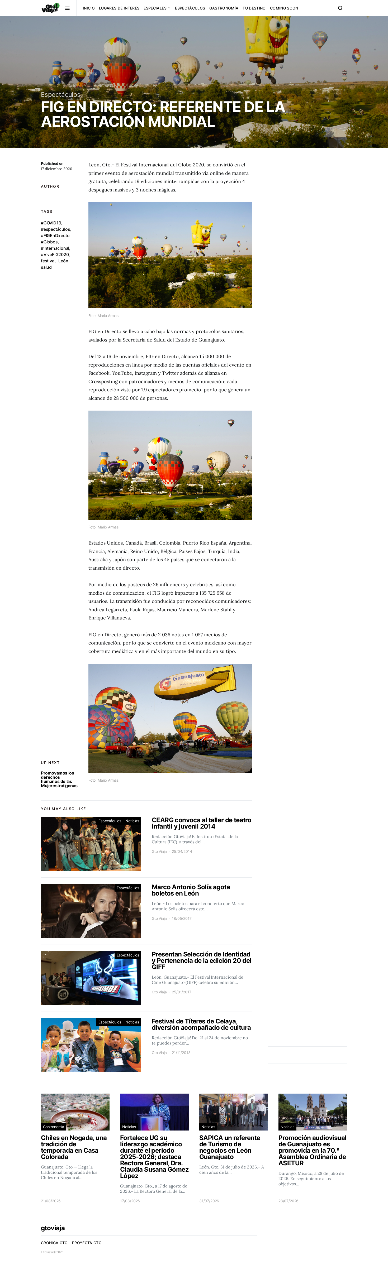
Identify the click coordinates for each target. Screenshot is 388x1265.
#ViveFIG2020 (55, 254)
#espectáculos (55, 229)
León (63, 260)
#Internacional (55, 248)
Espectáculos (190, 8)
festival (48, 260)
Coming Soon (284, 8)
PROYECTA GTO (87, 1242)
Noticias (132, 821)
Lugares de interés (119, 8)
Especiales (155, 8)
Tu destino (254, 8)
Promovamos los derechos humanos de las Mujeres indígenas (59, 779)
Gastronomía (223, 8)
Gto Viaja (159, 851)
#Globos (49, 241)
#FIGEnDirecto (55, 235)
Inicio (89, 8)
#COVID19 (51, 222)
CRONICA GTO (54, 1242)
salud (46, 267)
